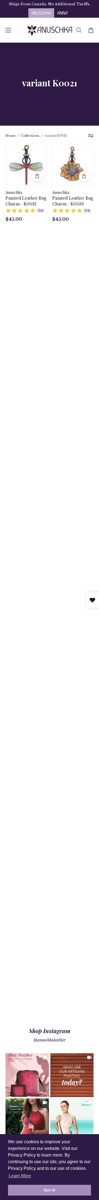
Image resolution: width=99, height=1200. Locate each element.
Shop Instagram (49, 1031)
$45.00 (14, 219)
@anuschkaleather (49, 1040)
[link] (27, 1075)
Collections (30, 136)
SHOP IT (27, 1075)
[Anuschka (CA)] (49, 30)
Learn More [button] (20, 1175)
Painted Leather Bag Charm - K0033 (72, 201)
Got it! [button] (50, 1190)
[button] (78, 30)
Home (11, 136)
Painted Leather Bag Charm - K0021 (26, 201)
